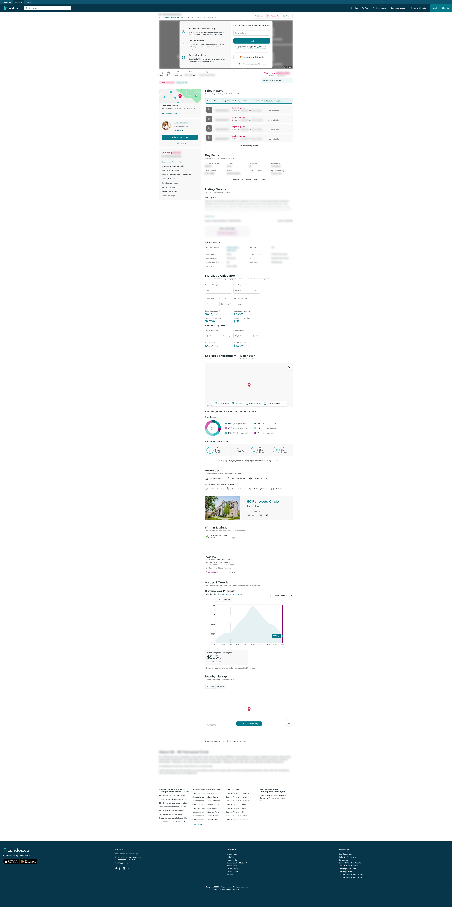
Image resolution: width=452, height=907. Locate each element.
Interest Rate (210, 298)
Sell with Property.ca (347, 857)
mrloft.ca (28, 2)
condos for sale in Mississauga (239, 801)
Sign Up (445, 8)
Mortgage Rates (345, 872)
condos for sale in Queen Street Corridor (209, 801)
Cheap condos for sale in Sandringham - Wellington (181, 818)
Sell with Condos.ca (180, 137)
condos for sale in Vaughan (237, 804)
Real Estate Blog (346, 854)
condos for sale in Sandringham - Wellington (211, 797)
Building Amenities (170, 183)
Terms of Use (232, 872)
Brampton (212, 17)
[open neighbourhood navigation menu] (406, 8)
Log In (435, 8)
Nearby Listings (168, 196)
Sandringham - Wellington (195, 17)
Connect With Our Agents (350, 863)
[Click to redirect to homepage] (12, 8)
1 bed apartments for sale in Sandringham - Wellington (182, 807)
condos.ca (18, 2)
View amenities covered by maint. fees (249, 179)
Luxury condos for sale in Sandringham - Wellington (181, 822)
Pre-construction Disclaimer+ (226, 889)
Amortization (224, 298)
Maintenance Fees (211, 330)
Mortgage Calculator (170, 170)
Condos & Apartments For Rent (352, 877)
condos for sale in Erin (235, 812)
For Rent (365, 8)
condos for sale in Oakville (237, 820)
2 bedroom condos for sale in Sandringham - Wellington (183, 795)
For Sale (354, 8)
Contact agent (180, 143)
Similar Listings (168, 187)
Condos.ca (7, 856)
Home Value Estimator (348, 866)
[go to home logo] (16, 850)
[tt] (116, 868)
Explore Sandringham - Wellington (177, 175)
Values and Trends (169, 191)
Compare (261, 16)
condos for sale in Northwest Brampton (209, 793)
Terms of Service (257, 48)
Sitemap (230, 874)
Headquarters (232, 860)
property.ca (8, 2)
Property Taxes (238, 330)
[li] (128, 868)
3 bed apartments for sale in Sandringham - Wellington (182, 814)
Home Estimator (420, 8)
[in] (124, 868)
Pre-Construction (380, 8)
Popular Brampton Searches (206, 789)
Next (252, 41)
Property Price (211, 285)
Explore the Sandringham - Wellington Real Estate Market (174, 790)
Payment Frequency (241, 298)
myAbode (20, 856)
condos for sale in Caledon (237, 793)
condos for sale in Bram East (204, 808)
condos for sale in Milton (236, 816)
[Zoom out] (289, 723)
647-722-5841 (178, 130)
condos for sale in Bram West (205, 816)
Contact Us (343, 860)
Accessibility (232, 866)
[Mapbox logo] (211, 405)
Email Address (240, 32)
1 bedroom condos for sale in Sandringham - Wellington (183, 799)
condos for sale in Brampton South (207, 820)
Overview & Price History (172, 162)
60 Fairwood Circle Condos (170, 17)
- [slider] (267, 602)
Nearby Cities (232, 789)
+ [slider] (289, 602)
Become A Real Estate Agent (239, 863)
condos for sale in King (236, 808)
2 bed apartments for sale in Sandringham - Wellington (182, 810)
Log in (263, 64)
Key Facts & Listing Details (173, 166)
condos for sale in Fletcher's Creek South (210, 804)
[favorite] (233, 538)
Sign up (269, 101)
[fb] (120, 868)
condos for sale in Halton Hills (238, 797)
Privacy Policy (245, 48)
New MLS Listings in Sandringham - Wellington (272, 790)
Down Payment (239, 285)
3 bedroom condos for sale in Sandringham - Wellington (183, 803)
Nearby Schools (168, 179)
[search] (47, 8)
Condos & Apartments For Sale (352, 874)
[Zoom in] (289, 719)
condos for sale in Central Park (205, 812)
